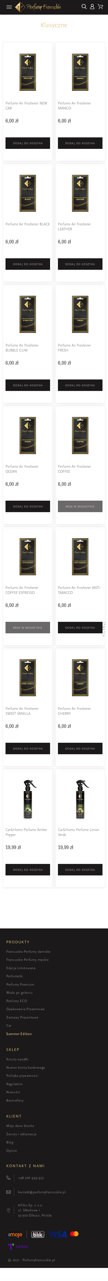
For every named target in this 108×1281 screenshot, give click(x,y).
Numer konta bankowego (25, 1067)
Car (9, 1025)
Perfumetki (14, 976)
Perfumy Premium (20, 984)
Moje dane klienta (20, 1126)
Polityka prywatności (22, 1076)
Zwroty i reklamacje (21, 1134)
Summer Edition (19, 1034)
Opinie (11, 1151)
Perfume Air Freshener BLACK (28, 224)
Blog (9, 1142)
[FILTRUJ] (104, 640)
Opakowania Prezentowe (25, 1009)
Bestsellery (15, 1100)
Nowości (13, 1092)
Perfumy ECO (16, 1001)
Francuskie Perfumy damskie (28, 952)
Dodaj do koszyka (28, 143)
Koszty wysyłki (17, 1059)
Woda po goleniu (19, 993)
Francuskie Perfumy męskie (27, 960)
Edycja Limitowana (21, 968)
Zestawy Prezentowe (22, 1017)
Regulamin (14, 1084)
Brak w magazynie (80, 506)
